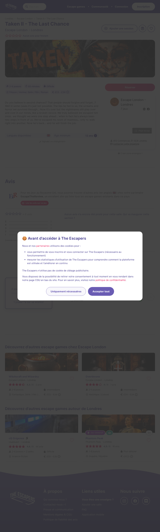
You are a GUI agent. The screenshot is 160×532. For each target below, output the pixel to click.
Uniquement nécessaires (66, 291)
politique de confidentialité (110, 280)
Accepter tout (101, 291)
